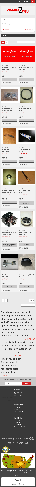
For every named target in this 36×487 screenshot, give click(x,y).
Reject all (18, 480)
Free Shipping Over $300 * (18, 426)
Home (18, 420)
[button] (18, 29)
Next (31, 300)
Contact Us (18, 424)
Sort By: (13, 42)
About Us (18, 422)
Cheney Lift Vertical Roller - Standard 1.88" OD (8, 192)
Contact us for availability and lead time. (26, 202)
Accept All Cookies (18, 484)
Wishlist (18, 407)
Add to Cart (9, 79)
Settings (18, 476)
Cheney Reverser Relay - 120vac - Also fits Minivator (9, 234)
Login (20, 1)
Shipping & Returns (18, 411)
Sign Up (26, 1)
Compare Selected (28, 305)
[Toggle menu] (2, 2)
